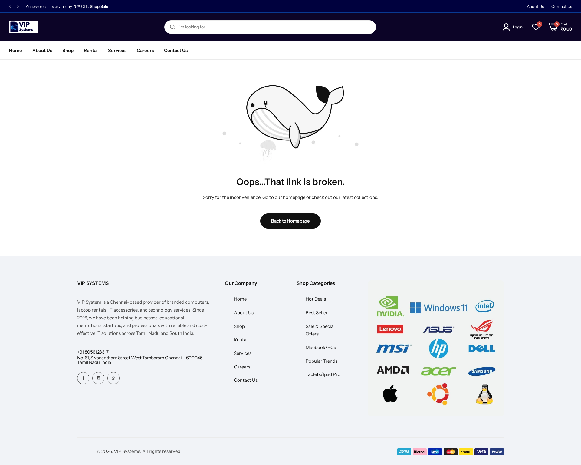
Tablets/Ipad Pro (323, 374)
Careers (145, 50)
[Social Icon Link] (83, 378)
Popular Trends (321, 361)
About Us (535, 6)
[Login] (507, 27)
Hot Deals (316, 299)
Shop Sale (99, 6)
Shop (68, 50)
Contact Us (561, 6)
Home (15, 50)
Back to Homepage (290, 221)
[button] (10, 6)
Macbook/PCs (321, 347)
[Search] (172, 27)
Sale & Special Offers (320, 330)
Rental (91, 50)
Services (117, 50)
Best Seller (317, 312)
